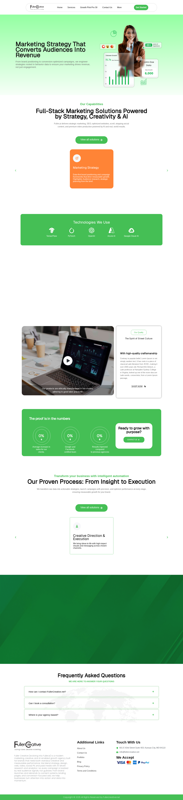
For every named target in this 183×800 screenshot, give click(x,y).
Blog (79, 762)
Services (71, 7)
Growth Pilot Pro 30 (88, 7)
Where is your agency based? (43, 715)
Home (59, 7)
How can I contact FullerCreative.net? (47, 692)
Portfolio (80, 757)
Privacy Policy (83, 766)
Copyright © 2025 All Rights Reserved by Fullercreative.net (91, 797)
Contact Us (107, 7)
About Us (81, 748)
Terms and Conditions (86, 771)
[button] (91, 140)
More (119, 7)
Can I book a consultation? (42, 703)
